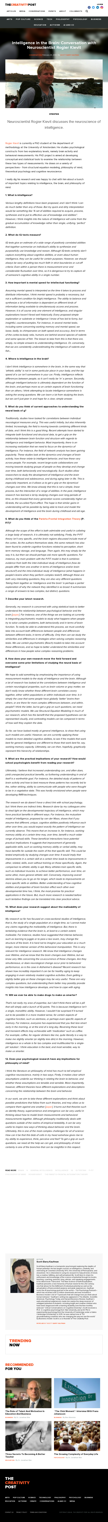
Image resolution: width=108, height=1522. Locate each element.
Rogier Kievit (12, 143)
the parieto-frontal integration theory (66, 1174)
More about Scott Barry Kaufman (51, 1323)
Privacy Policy (21, 1512)
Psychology (80, 19)
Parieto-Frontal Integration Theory (59, 519)
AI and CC (69, 25)
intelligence (61, 1170)
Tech (49, 19)
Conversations (37, 11)
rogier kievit (35, 1174)
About (62, 11)
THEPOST (17, 1483)
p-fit (91, 1170)
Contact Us (9, 1512)
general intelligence (41, 1170)
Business (96, 19)
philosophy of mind (15, 1174)
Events (52, 11)
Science (38, 19)
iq (72, 1170)
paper (15, 615)
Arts (9, 19)
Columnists (75, 11)
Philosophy (63, 19)
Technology (45, 1498)
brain (21, 1170)
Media (22, 11)
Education (40, 25)
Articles (11, 11)
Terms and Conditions (38, 1512)
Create (33, 1501)
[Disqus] (54, 1218)
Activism (55, 25)
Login (100, 4)
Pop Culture (23, 19)
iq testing (81, 1170)
